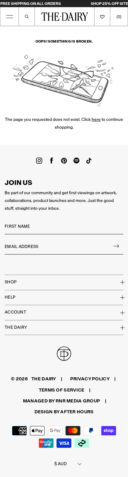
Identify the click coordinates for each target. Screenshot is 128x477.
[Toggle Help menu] (118, 297)
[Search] (26, 16)
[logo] (64, 16)
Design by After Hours (64, 412)
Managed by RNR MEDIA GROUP (61, 401)
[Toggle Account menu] (118, 312)
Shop (10, 282)
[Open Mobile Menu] (9, 16)
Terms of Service (61, 390)
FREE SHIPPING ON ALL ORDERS (30, 3)
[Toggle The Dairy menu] (118, 327)
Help (10, 297)
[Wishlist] (102, 16)
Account (15, 312)
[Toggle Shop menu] (118, 282)
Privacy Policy (90, 379)
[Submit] (116, 247)
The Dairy (16, 327)
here (96, 119)
